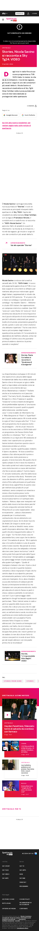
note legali (6, 903)
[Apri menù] (3, 20)
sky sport (6, 866)
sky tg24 (5, 870)
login (34, 13)
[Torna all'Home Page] (11, 20)
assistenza (11, 920)
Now (21, 874)
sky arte (5, 878)
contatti (17, 920)
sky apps (23, 870)
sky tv (22, 866)
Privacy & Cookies (15, 917)
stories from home (13, 681)
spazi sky (23, 882)
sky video (5, 874)
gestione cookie (8, 899)
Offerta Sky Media (9, 908)
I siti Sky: (5, 861)
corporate (24, 908)
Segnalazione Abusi (22, 928)
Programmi (24, 886)
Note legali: (5, 895)
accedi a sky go (28, 853)
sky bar (22, 878)
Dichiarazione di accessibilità (25, 903)
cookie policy (25, 899)
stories (30, 681)
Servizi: (22, 861)
